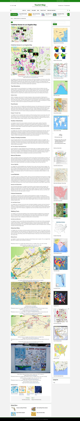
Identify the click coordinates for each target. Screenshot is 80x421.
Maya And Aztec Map (41, 412)
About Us (24, 10)
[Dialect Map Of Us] (20, 14)
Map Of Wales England (20, 412)
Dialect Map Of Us (26, 13)
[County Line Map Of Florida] (44, 15)
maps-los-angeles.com (34, 281)
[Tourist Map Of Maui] (32, 14)
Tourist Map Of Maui (38, 13)
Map (11, 22)
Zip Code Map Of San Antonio (67, 13)
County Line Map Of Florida (51, 13)
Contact (28, 10)
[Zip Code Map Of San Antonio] (59, 15)
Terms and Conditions (51, 10)
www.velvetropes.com (34, 246)
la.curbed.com (34, 375)
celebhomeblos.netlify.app (34, 382)
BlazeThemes (46, 419)
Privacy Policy (43, 10)
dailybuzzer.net (34, 307)
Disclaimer (34, 10)
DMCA (38, 10)
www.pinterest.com (34, 77)
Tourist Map (40, 5)
